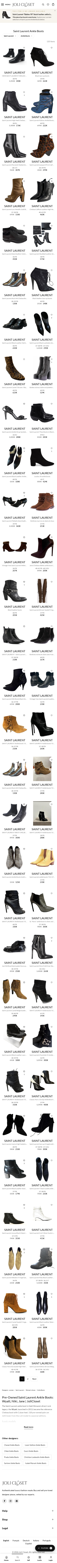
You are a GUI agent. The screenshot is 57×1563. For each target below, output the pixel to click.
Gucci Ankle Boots (31, 1451)
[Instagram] (10, 1501)
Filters (46, 1548)
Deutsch (26, 1540)
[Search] (43, 4)
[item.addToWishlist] (24, 47)
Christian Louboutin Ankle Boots (37, 1457)
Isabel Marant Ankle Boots (35, 1463)
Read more (28, 1427)
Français (16, 1540)
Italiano (36, 1540)
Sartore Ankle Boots (12, 1463)
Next (34, 1379)
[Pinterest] (16, 1501)
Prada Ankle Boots (11, 1457)
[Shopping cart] (53, 4)
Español (28, 1543)
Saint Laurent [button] (9, 36)
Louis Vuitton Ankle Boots (35, 1445)
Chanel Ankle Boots (12, 1445)
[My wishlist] (48, 4)
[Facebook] (4, 1501)
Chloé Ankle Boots (11, 1451)
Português (47, 1540)
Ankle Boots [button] (25, 36)
